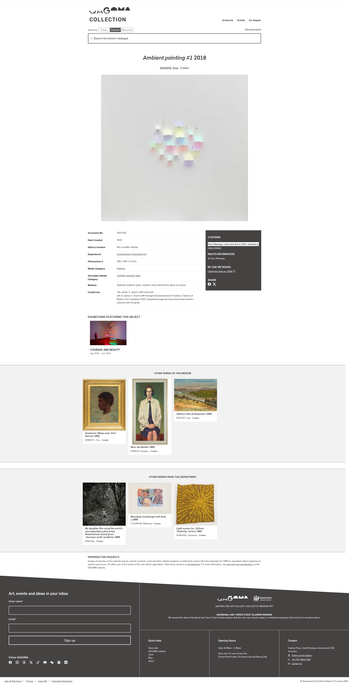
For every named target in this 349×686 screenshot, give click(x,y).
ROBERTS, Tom (92, 440)
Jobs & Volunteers (13, 681)
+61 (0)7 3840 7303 (301, 659)
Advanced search (253, 29)
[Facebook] (209, 284)
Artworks (227, 20)
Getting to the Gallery (302, 655)
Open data (153, 647)
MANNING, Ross (169, 68)
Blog (150, 657)
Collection (107, 19)
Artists (241, 20)
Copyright (42, 681)
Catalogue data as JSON (220, 271)
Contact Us (297, 663)
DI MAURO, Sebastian (186, 535)
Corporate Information (62, 681)
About (151, 661)
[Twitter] (214, 284)
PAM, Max (89, 541)
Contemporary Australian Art (131, 254)
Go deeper (255, 20)
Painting (121, 268)
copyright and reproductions (239, 564)
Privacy (29, 681)
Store (150, 654)
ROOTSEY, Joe (183, 417)
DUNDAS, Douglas (139, 451)
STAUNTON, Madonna (141, 523)
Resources (127, 29)
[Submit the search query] (89, 38)
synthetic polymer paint (129, 275)
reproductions (193, 564)
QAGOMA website (157, 651)
